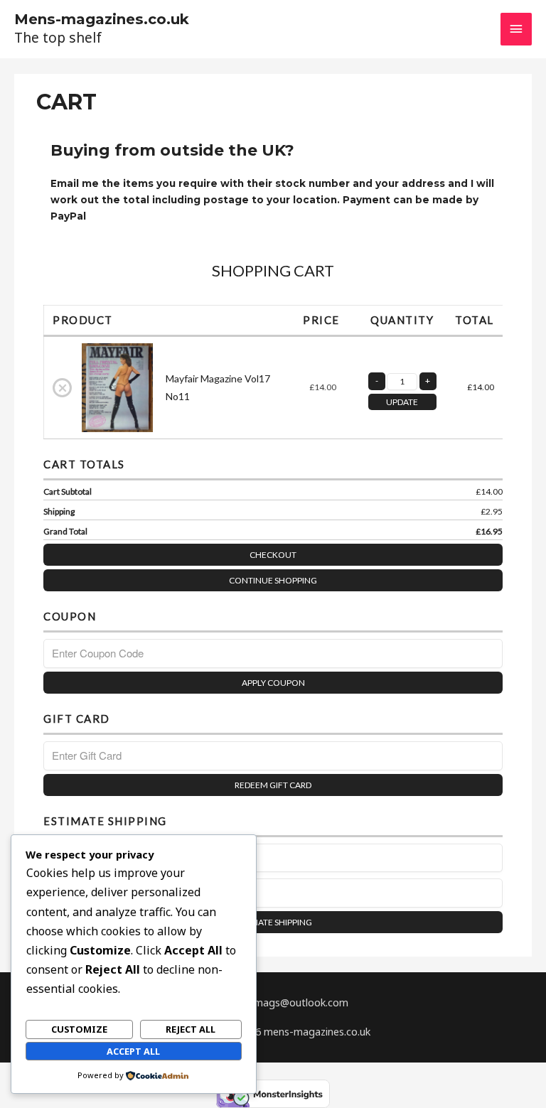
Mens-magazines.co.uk (101, 19)
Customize (79, 1029)
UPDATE (402, 402)
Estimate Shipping (273, 922)
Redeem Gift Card (273, 785)
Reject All (190, 1029)
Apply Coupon (273, 682)
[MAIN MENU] (516, 29)
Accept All (133, 1051)
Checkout (273, 554)
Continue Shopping (273, 580)
